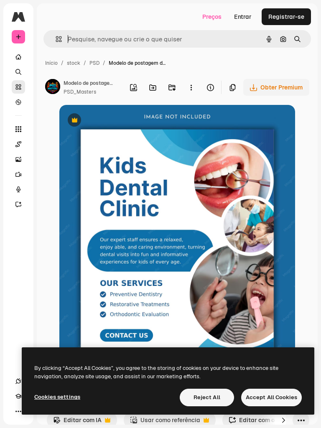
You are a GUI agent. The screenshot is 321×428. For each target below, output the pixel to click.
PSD (94, 63)
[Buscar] (18, 72)
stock (73, 63)
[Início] (18, 57)
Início (51, 63)
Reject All (207, 397)
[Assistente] (18, 204)
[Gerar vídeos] (18, 174)
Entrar (243, 16)
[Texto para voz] (18, 189)
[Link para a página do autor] (52, 88)
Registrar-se (286, 16)
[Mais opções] (191, 87)
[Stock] (18, 87)
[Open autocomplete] (55, 39)
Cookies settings (57, 396)
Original (113, 121)
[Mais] (18, 411)
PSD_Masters (80, 92)
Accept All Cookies (271, 397)
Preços (212, 16)
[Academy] (18, 396)
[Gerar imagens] (18, 159)
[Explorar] (18, 102)
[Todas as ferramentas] (18, 129)
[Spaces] (18, 144)
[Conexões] (18, 381)
